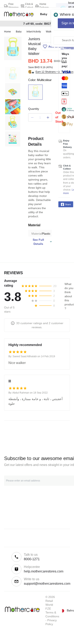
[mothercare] (20, 14)
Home (7, 31)
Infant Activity (34, 31)
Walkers (50, 31)
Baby (19, 31)
